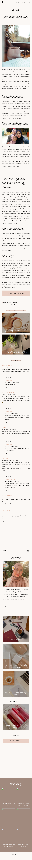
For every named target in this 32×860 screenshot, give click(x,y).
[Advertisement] (14, 757)
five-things (7, 302)
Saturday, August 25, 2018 (9, 497)
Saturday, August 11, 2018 (9, 367)
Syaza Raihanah (8, 392)
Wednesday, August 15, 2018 (10, 460)
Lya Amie (5, 458)
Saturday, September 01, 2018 (10, 512)
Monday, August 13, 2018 (12, 413)
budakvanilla (7, 495)
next (28, 551)
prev (4, 551)
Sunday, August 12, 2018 (8, 394)
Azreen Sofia (7, 365)
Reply (3, 373)
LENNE (16, 10)
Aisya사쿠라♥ (6, 511)
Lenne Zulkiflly (11, 380)
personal (15, 302)
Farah (4, 427)
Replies (7, 377)
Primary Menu (1, 2)
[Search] (27, 607)
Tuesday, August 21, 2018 (12, 481)
